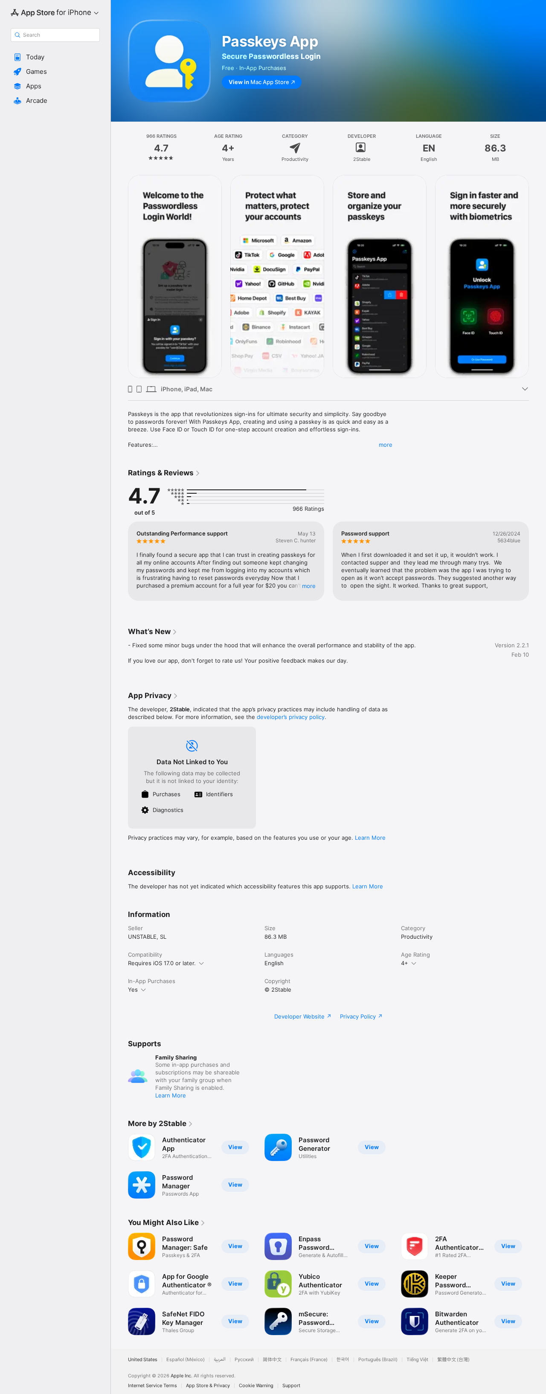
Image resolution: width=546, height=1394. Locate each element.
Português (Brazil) (378, 1359)
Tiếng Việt (417, 1359)
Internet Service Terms (152, 1385)
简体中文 (272, 1359)
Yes (133, 989)
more (385, 444)
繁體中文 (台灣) (453, 1359)
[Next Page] (537, 276)
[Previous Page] (119, 276)
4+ (404, 963)
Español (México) (185, 1359)
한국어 (343, 1359)
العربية (220, 1359)
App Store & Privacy (208, 1385)
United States (142, 1359)
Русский (244, 1359)
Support (291, 1385)
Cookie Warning (256, 1385)
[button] (55, 57)
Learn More (370, 837)
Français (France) (309, 1359)
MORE (309, 585)
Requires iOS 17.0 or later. (162, 963)
